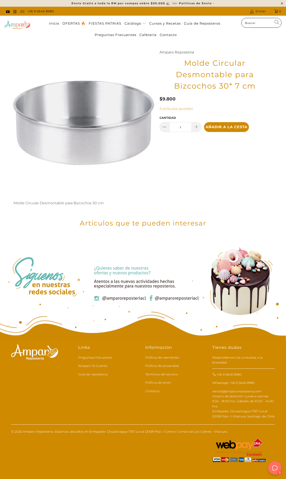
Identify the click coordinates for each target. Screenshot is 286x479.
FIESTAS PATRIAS (105, 23)
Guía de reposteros (93, 374)
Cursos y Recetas (165, 23)
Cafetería (148, 35)
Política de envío (158, 383)
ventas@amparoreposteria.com (236, 391)
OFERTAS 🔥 (74, 23)
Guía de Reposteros (202, 23)
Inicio (54, 23)
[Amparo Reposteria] (17, 25)
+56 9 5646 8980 (40, 11)
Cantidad (168, 117)
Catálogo (133, 23)
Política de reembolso (162, 358)
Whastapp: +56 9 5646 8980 (233, 383)
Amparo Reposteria (177, 52)
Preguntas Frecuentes (115, 35)
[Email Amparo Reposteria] (22, 11)
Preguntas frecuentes (95, 358)
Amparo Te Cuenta (92, 366)
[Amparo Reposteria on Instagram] (15, 11)
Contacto (168, 35)
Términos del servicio (161, 374)
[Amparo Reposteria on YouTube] (8, 11)
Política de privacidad (162, 366)
